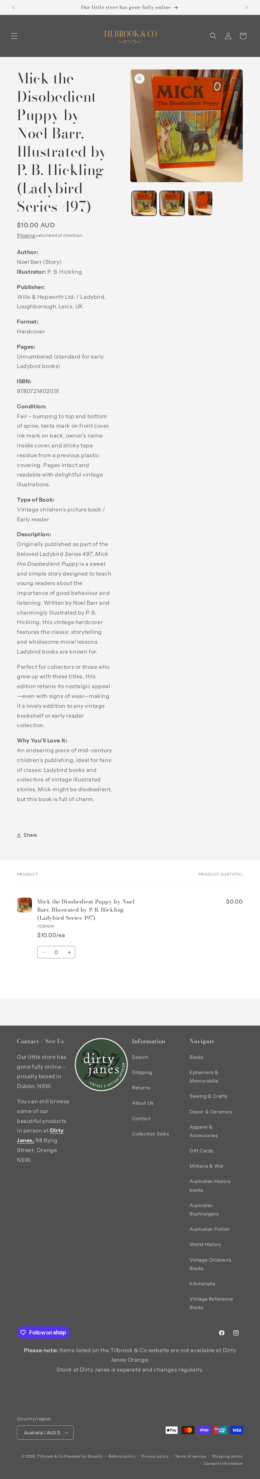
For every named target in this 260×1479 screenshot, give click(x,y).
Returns (141, 1088)
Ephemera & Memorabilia (204, 1076)
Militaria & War (207, 1166)
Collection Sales (150, 1134)
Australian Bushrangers (204, 1209)
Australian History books (210, 1185)
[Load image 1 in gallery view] (144, 203)
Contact (141, 1118)
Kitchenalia (202, 1284)
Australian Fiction (210, 1229)
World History (205, 1244)
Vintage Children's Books (211, 1264)
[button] (14, 35)
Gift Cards (201, 1151)
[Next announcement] (246, 7)
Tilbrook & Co (50, 1456)
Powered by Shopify (83, 1456)
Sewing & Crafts (209, 1096)
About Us (143, 1103)
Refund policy (122, 1456)
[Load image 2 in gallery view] (172, 203)
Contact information (223, 1463)
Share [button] (30, 835)
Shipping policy (227, 1456)
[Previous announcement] (13, 7)
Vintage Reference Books (211, 1303)
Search (140, 1057)
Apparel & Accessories (204, 1131)
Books (197, 1057)
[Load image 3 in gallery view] (200, 203)
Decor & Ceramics (211, 1112)
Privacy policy (155, 1456)
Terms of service (190, 1456)
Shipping (26, 235)
